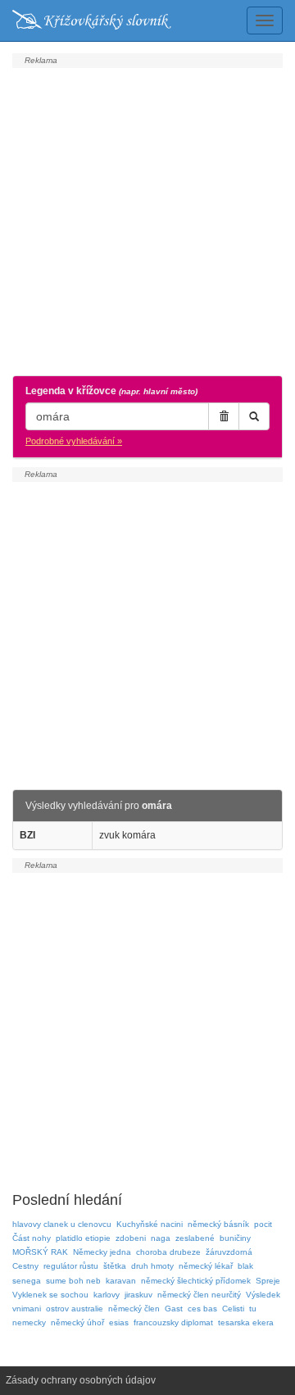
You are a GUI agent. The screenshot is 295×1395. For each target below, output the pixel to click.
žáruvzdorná (229, 1251)
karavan (121, 1280)
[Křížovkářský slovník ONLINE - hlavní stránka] (92, 20)
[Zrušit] (223, 416)
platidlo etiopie (83, 1238)
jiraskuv (138, 1294)
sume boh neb (73, 1280)
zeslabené (195, 1238)
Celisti (233, 1308)
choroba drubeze (168, 1251)
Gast (174, 1308)
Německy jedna (102, 1251)
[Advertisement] (147, 219)
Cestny (25, 1265)
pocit (263, 1224)
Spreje (268, 1280)
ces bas (202, 1308)
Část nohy (31, 1238)
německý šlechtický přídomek (196, 1280)
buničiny (235, 1238)
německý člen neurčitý (199, 1294)
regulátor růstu (70, 1265)
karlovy (106, 1294)
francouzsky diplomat (173, 1322)
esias (119, 1322)
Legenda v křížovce (111, 391)
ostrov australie (74, 1308)
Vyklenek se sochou (50, 1294)
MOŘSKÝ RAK (40, 1251)
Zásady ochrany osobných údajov (81, 1380)
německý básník (218, 1224)
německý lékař (206, 1265)
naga (160, 1238)
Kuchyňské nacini (149, 1224)
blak (245, 1265)
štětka (114, 1265)
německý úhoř (77, 1322)
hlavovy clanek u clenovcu (61, 1224)
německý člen (134, 1308)
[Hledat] (254, 416)
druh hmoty (152, 1265)
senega (26, 1280)
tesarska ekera (246, 1322)
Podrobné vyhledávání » (73, 441)
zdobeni (131, 1238)
